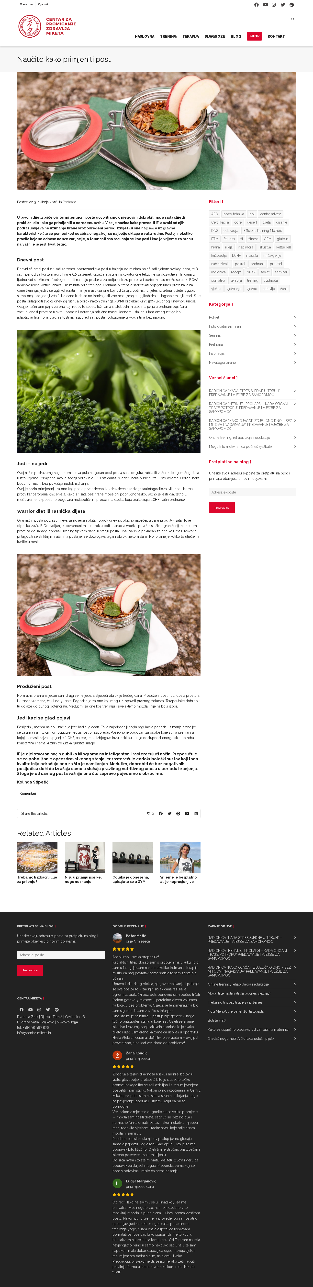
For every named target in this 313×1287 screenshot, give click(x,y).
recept (236, 272)
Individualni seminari (225, 326)
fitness (253, 239)
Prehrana (70, 202)
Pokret (214, 317)
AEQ (214, 214)
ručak (251, 272)
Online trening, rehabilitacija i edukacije (239, 438)
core (238, 222)
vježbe (252, 289)
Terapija (190, 36)
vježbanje (234, 289)
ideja (229, 247)
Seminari (216, 335)
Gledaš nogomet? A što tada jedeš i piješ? (241, 1038)
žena (284, 289)
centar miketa (270, 214)
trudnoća (271, 280)
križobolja (219, 255)
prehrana (258, 264)
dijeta (266, 222)
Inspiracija (216, 353)
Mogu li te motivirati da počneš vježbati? (240, 447)
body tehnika (234, 214)
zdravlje (268, 289)
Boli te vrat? (217, 1020)
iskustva (265, 247)
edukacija (231, 231)
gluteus (283, 239)
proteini (276, 264)
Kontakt (276, 36)
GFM (267, 239)
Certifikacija (220, 222)
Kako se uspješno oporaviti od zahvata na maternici (248, 1029)
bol (252, 214)
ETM (214, 239)
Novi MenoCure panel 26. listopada (236, 1011)
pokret (240, 264)
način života (220, 264)
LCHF (236, 255)
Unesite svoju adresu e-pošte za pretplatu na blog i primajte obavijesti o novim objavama (249, 476)
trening (252, 280)
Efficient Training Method (263, 231)
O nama (26, 4)
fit (241, 239)
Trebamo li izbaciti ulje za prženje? (235, 1002)
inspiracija (245, 247)
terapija (236, 280)
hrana (215, 247)
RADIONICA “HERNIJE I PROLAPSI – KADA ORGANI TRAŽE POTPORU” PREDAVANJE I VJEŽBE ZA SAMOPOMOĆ (248, 408)
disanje (281, 222)
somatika (218, 280)
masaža (252, 255)
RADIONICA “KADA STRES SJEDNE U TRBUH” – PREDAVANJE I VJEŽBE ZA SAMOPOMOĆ (246, 393)
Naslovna (144, 36)
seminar (281, 272)
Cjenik (43, 4)
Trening (168, 36)
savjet (265, 272)
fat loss (229, 239)
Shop (254, 36)
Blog (236, 36)
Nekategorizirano (222, 363)
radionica (218, 272)
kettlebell (283, 247)
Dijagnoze (215, 36)
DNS (214, 231)
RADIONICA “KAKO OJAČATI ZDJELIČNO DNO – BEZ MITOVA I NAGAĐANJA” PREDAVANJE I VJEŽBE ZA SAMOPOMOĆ (250, 424)
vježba (216, 289)
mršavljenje (272, 255)
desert (252, 222)
